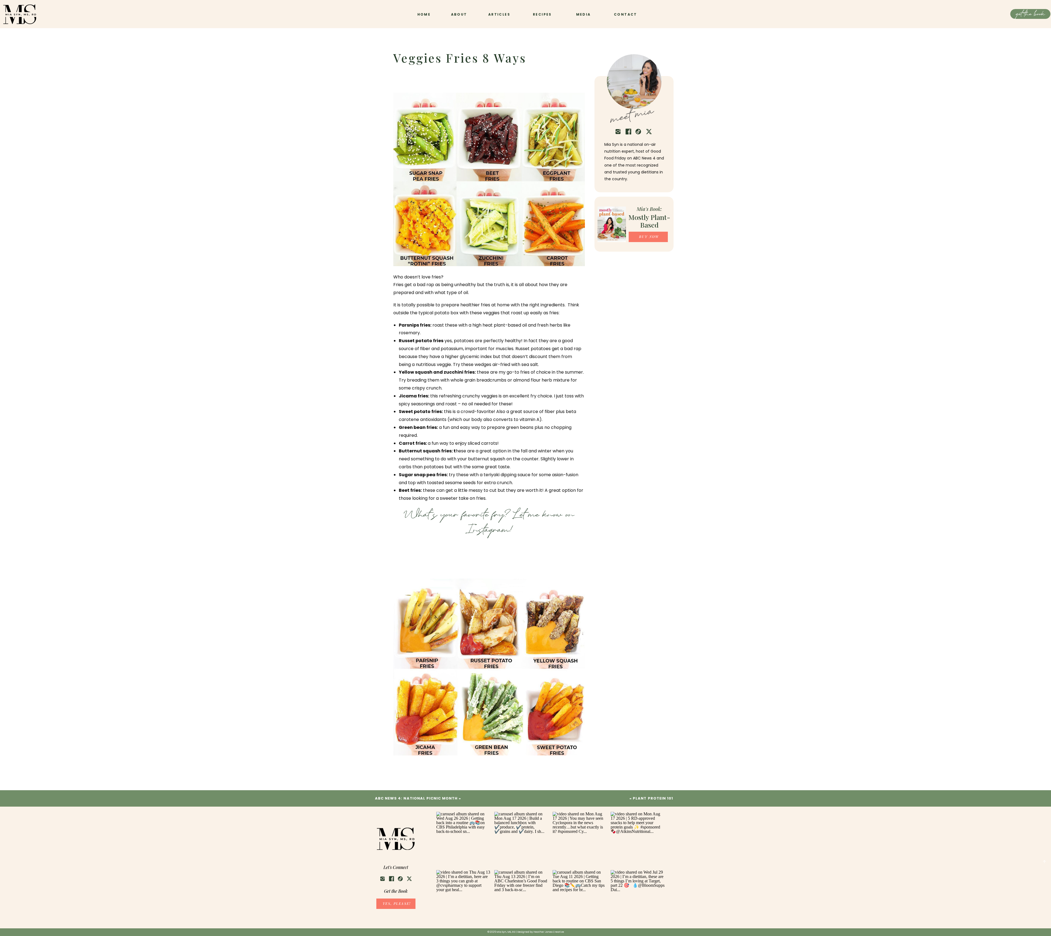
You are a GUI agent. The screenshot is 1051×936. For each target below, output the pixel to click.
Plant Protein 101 (653, 798)
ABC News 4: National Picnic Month (416, 798)
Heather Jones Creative (548, 932)
